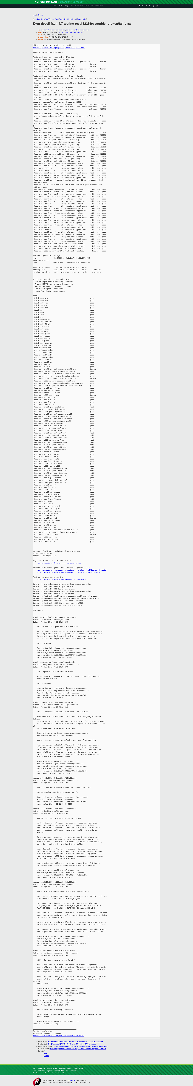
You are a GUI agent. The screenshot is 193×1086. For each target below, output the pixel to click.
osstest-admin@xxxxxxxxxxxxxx (77, 30)
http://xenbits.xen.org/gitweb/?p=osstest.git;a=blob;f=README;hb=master (69, 572)
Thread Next (63, 19)
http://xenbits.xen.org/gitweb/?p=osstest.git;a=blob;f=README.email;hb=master (72, 570)
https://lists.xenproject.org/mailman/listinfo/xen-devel (58, 1036)
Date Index (72, 19)
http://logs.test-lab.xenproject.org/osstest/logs (59, 563)
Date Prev (37, 19)
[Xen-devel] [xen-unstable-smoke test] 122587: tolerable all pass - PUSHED (77, 1049)
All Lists (40, 15)
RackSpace (71, 1080)
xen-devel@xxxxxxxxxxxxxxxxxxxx (53, 30)
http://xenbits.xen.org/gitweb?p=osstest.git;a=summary (61, 579)
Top (34, 15)
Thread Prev (53, 19)
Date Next (44, 19)
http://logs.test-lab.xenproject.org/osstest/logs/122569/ (59, 48)
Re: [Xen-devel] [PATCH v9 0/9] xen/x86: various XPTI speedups (72, 1044)
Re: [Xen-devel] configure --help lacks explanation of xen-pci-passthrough (75, 1042)
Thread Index (81, 19)
